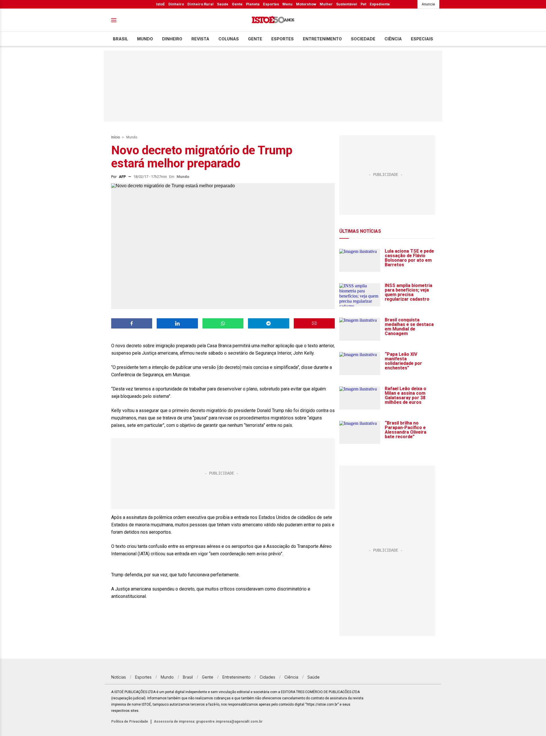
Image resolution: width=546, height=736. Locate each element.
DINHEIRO (172, 38)
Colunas (228, 38)
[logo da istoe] (273, 20)
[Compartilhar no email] (314, 323)
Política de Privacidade (129, 721)
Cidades (267, 677)
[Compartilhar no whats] (222, 323)
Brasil (120, 38)
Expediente (380, 4)
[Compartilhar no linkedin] (177, 323)
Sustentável (346, 4)
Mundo (145, 38)
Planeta (253, 4)
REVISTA (200, 38)
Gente (237, 4)
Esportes (271, 4)
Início (115, 137)
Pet (363, 4)
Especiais (422, 38)
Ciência (393, 38)
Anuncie (428, 4)
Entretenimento (322, 38)
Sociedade (363, 38)
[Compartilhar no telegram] (268, 323)
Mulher (326, 4)
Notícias (118, 677)
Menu (287, 4)
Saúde (222, 4)
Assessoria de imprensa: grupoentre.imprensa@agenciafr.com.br (208, 721)
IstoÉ (160, 4)
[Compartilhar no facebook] (131, 323)
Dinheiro (176, 4)
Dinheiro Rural (200, 4)
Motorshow (306, 4)
